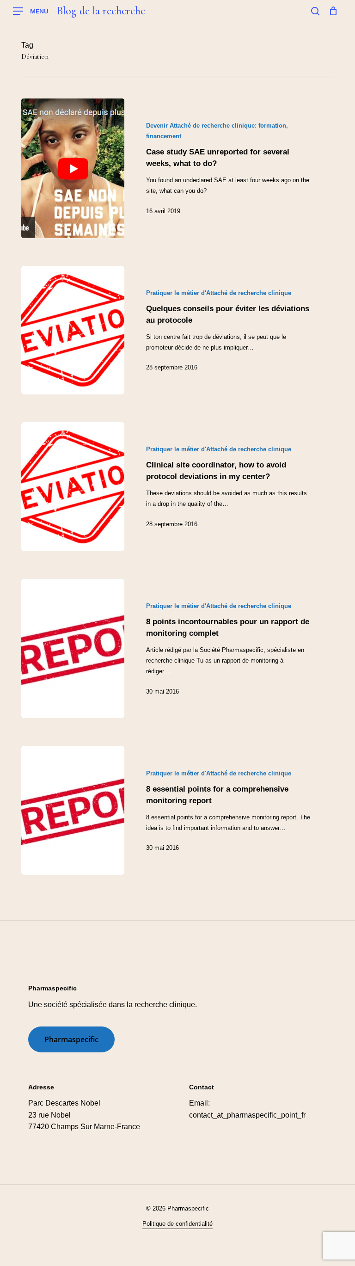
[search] (315, 11)
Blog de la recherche (101, 11)
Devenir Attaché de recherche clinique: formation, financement (217, 131)
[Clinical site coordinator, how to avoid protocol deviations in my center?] (72, 486)
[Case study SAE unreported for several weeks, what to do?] (72, 168)
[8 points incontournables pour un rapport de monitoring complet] (72, 649)
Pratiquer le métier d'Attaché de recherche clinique (218, 292)
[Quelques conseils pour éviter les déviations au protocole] (72, 330)
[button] (31, 11)
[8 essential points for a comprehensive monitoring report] (72, 810)
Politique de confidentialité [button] (177, 1223)
